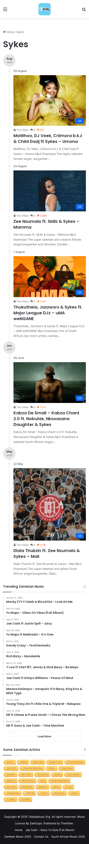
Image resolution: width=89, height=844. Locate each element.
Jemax (57, 774)
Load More (44, 736)
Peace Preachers (60, 780)
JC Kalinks (43, 774)
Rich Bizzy (27, 787)
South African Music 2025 (68, 836)
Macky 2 (11, 780)
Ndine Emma (28, 780)
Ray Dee (11, 787)
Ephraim (11, 774)
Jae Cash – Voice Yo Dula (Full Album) (49, 830)
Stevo (56, 787)
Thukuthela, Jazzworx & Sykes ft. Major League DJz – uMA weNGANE (47, 313)
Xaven (74, 793)
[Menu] (5, 10)
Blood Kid (38, 762)
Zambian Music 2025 (17, 836)
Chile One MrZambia (32, 768)
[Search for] (84, 10)
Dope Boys (67, 768)
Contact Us (41, 836)
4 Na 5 (10, 762)
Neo (43, 780)
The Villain (23, 129)
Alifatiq (23, 762)
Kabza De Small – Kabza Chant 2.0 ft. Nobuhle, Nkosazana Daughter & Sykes (46, 418)
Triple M (30, 793)
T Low (69, 787)
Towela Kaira (13, 793)
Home (10, 32)
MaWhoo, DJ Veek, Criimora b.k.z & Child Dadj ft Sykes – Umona (47, 138)
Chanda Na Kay (75, 762)
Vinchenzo (59, 793)
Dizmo (52, 768)
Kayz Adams (73, 774)
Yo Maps (26, 799)
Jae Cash (26, 774)
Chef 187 (11, 768)
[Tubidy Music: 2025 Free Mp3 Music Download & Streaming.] (44, 9)
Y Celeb (11, 799)
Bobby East (55, 762)
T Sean (43, 793)
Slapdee (43, 787)
